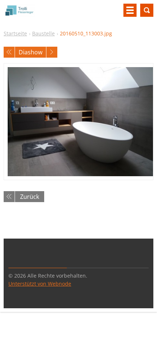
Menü (130, 10)
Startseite (15, 33)
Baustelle (43, 33)
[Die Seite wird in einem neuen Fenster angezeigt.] (78, 121)
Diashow (30, 52)
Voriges (9, 52)
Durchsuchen (146, 10)
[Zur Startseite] (19, 13)
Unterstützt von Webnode (39, 283)
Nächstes (51, 52)
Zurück (29, 197)
